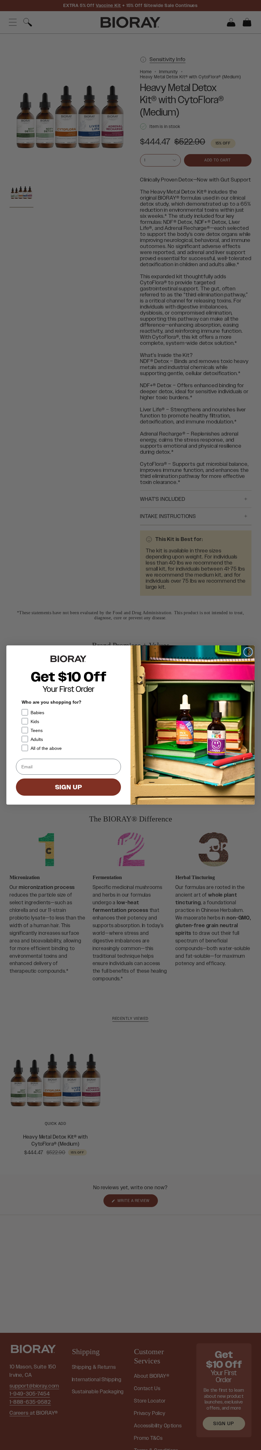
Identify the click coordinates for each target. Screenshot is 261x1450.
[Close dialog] (248, 652)
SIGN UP (68, 787)
